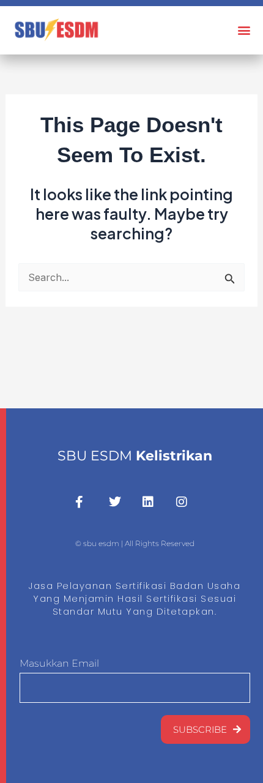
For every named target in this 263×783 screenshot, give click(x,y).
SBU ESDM (134, 456)
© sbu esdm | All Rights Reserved (134, 543)
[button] (244, 30)
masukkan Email (59, 663)
